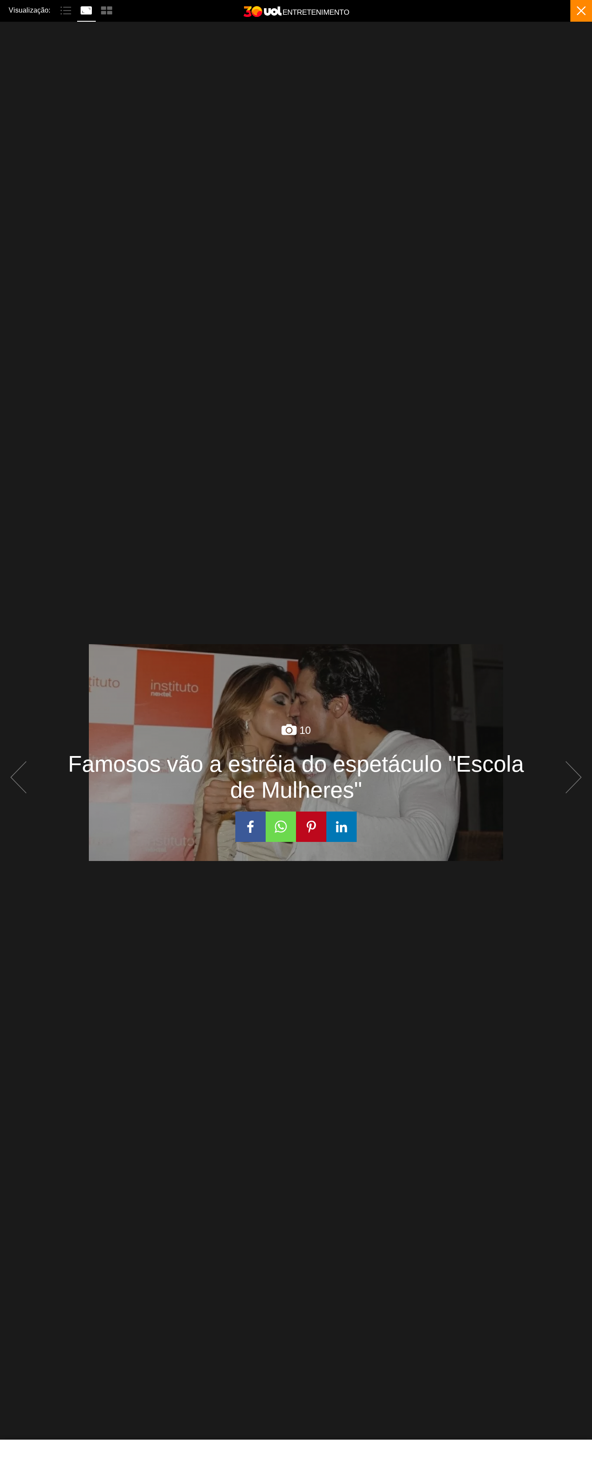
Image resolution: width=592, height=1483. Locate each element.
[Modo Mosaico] (107, 9)
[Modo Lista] (67, 9)
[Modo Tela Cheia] (87, 9)
